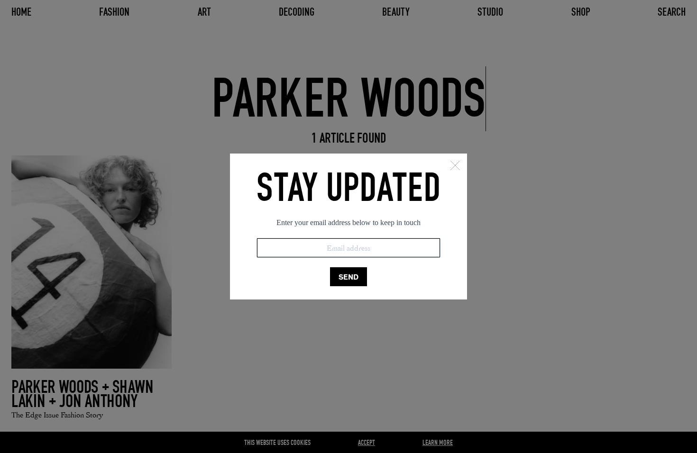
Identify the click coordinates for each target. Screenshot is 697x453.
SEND (348, 276)
